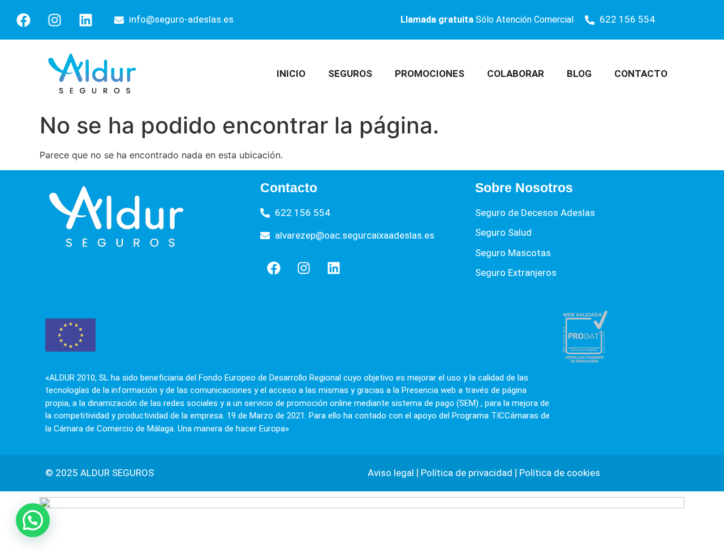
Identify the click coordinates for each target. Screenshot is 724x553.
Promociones (429, 73)
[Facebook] (23, 20)
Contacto (640, 73)
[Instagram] (54, 20)
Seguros (350, 73)
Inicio (291, 73)
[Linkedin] (85, 20)
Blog (579, 73)
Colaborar (515, 73)
